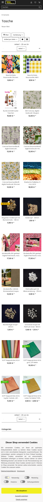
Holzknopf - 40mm (32, 218)
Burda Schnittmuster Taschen (10, 112)
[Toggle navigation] (3, 1)
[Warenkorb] (39, 2)
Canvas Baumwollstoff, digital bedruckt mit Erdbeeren (32, 147)
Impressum (21, 471)
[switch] (7, 477)
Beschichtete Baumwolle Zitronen (10, 76)
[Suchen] (39, 7)
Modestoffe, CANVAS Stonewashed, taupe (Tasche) (10, 290)
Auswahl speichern (21, 496)
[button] (31, 2)
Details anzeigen (21, 499)
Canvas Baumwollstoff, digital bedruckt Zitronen (11, 183)
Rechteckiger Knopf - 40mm (10, 326)
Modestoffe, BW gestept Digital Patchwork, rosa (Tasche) (32, 254)
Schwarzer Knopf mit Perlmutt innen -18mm (32, 326)
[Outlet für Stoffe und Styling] (10, 2)
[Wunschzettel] (35, 2)
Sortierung (17, 35)
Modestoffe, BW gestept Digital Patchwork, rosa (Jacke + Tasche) (11, 254)
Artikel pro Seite (9, 39)
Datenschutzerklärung (8, 471)
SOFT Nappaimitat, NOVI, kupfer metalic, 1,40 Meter (11, 397)
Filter (7, 35)
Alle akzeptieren (21, 491)
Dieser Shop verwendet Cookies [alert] (21, 442)
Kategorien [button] (6, 429)
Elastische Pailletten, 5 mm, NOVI (32, 183)
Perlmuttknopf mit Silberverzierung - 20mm (32, 290)
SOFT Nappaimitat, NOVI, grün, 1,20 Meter (32, 361)
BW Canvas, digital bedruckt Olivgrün (32, 112)
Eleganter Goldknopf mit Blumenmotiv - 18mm (11, 219)
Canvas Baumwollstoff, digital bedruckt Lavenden (10, 147)
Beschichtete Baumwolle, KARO (32, 76)
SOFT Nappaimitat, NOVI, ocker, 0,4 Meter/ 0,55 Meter (32, 397)
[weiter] (39, 48)
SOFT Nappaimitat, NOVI (11, 360)
